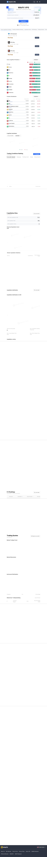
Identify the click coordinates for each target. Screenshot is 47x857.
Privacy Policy (22, 851)
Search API (28, 851)
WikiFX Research (18, 853)
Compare (37, 154)
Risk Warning (8, 851)
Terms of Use (15, 851)
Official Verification (4, 853)
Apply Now (23, 21)
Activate (37, 37)
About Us (3, 851)
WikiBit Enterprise (35, 851)
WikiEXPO (12, 853)
